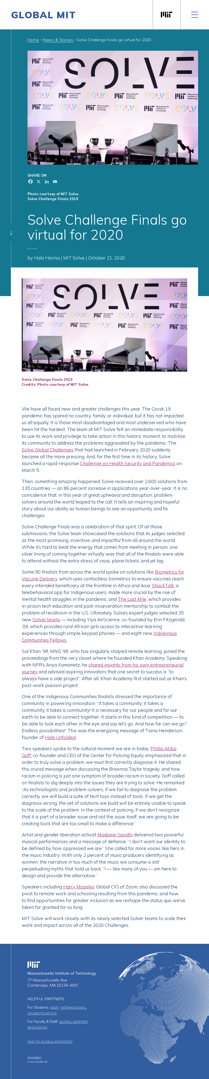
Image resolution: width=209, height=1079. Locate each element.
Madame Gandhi (115, 834)
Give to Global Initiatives (49, 1041)
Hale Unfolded (60, 737)
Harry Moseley (78, 887)
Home (33, 39)
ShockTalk (163, 585)
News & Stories (58, 39)
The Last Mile (132, 599)
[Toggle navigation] (194, 15)
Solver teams (46, 619)
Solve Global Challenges (47, 450)
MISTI (54, 1007)
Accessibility (34, 1057)
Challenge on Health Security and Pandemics (127, 463)
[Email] (54, 182)
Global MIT (43, 15)
